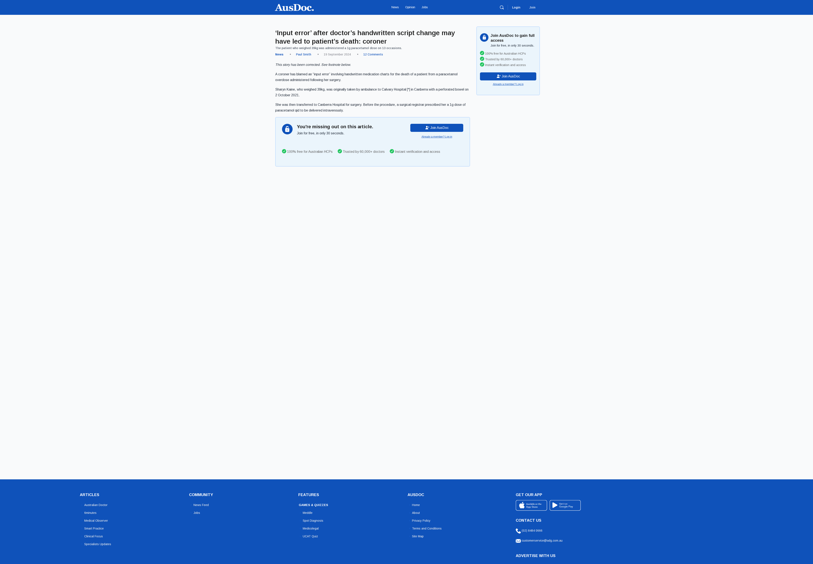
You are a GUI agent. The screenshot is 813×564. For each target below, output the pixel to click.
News (279, 54)
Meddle (307, 512)
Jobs (197, 512)
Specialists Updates (97, 544)
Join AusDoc (439, 128)
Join (532, 7)
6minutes (90, 512)
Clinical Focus (93, 536)
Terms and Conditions (427, 528)
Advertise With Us (536, 556)
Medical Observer (96, 520)
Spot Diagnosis (313, 520)
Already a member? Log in (437, 136)
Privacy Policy (421, 520)
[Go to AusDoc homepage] (294, 7)
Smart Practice (94, 528)
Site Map (418, 536)
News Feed (201, 505)
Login (516, 7)
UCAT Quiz (310, 536)
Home (416, 505)
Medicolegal (311, 528)
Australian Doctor (96, 505)
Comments (373, 54)
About (416, 512)
